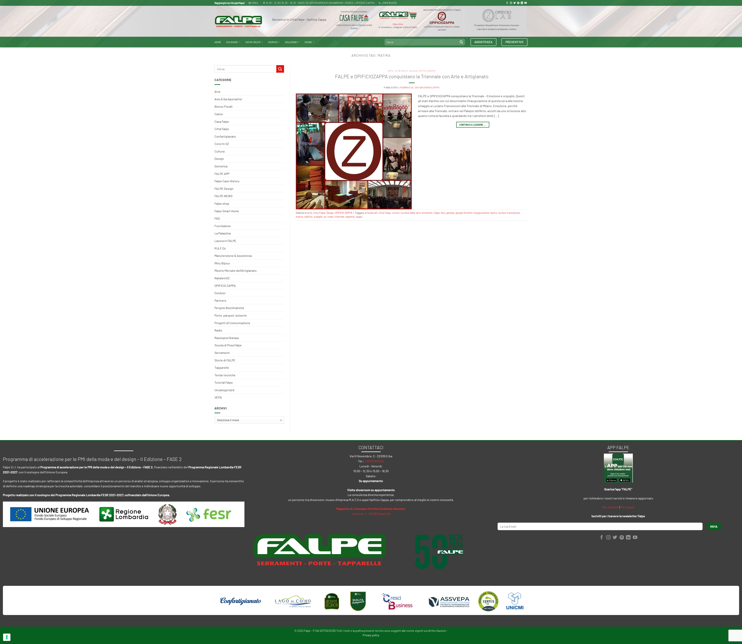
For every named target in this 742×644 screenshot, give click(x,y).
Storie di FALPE (224, 360)
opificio (308, 216)
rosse (330, 216)
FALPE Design (223, 188)
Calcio (218, 114)
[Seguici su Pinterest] (518, 3)
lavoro (493, 212)
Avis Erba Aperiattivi (228, 99)
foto (443, 212)
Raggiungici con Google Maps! (229, 3)
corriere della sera (411, 212)
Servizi (272, 42)
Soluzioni (291, 42)
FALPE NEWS (223, 196)
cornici (395, 212)
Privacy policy (371, 635)
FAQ (217, 218)
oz (325, 216)
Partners (220, 300)
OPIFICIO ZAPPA (225, 285)
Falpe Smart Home (226, 211)
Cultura (219, 151)
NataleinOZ (222, 278)
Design (219, 158)
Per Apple (627, 507)
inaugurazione (481, 212)
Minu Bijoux (222, 263)
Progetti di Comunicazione (232, 323)
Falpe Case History (226, 181)
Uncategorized (224, 390)
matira (299, 216)
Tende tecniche (225, 375)
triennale (339, 216)
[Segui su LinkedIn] (522, 3)
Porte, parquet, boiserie (230, 315)
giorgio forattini (463, 212)
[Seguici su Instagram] (511, 3)
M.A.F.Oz (220, 248)
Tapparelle (221, 367)
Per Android (610, 507)
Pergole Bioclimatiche (229, 308)
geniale (450, 212)
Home (217, 42)
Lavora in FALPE (225, 241)
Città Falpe (221, 129)
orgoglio (318, 216)
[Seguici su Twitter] (514, 3)
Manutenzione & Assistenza (233, 255)
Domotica (220, 166)
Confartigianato (225, 136)
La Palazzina (222, 233)
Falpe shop (221, 203)
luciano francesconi (509, 212)
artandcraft (371, 212)
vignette (350, 216)
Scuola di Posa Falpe (228, 345)
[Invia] (461, 42)
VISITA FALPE (253, 42)
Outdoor (220, 293)
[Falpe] (238, 21)
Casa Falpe (221, 121)
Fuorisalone (222, 226)
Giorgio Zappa (431, 87)
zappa (359, 216)
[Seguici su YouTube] (525, 3)
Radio (218, 330)
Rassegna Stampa (226, 338)
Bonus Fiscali (223, 106)
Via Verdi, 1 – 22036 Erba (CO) (371, 513)
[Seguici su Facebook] (507, 3)
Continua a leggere (472, 124)
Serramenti (222, 352)
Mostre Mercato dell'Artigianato (235, 270)
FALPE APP (221, 173)
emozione (427, 212)
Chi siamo (232, 42)
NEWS (308, 42)
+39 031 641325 (374, 461)
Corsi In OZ (221, 144)
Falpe (437, 212)
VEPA (218, 397)
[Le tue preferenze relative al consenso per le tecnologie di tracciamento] (6, 637)
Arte (217, 91)
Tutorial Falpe (223, 382)
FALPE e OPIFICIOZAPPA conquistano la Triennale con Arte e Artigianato (411, 76)
